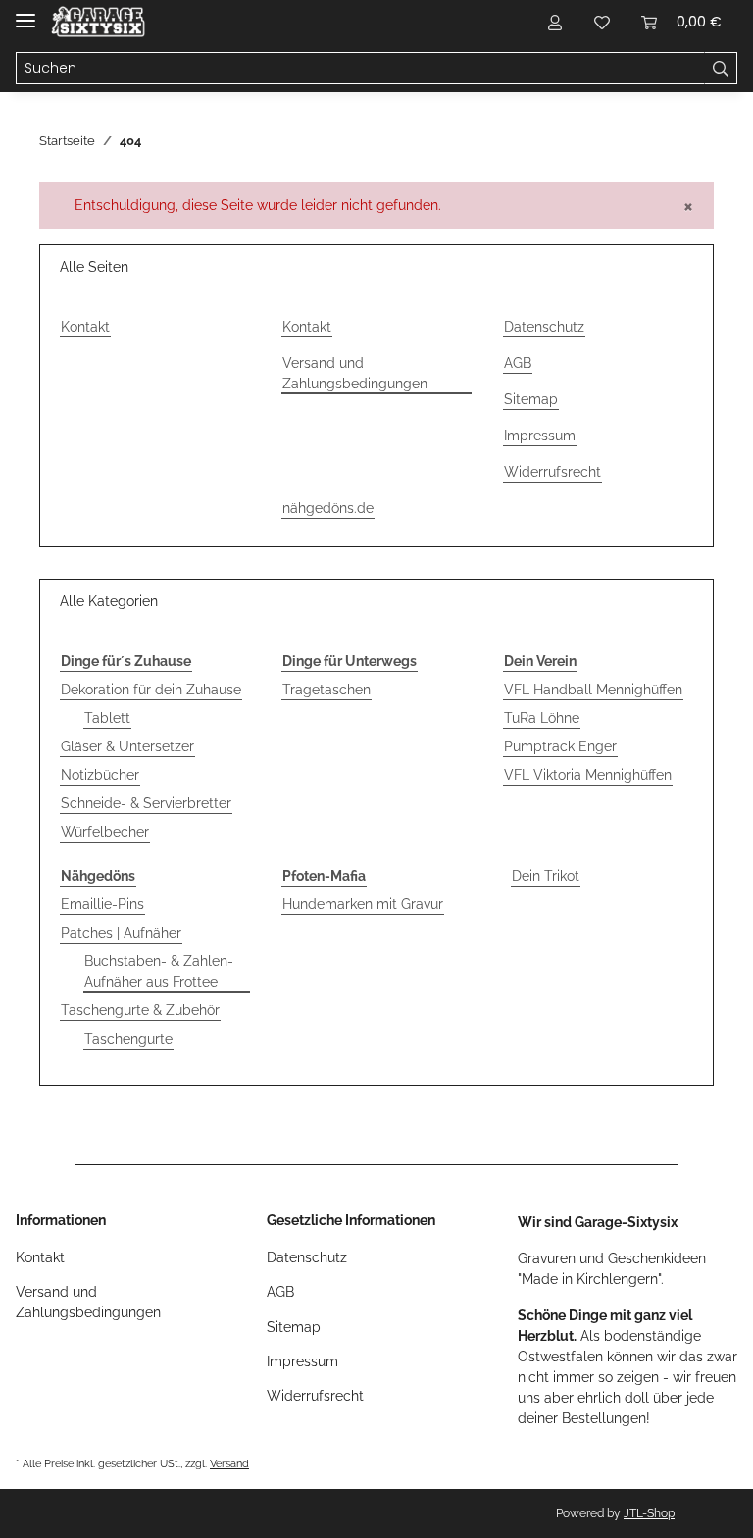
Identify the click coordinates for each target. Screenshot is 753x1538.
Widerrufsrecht (552, 472)
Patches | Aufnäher (121, 933)
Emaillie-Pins (102, 904)
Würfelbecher (105, 832)
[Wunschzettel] (602, 21)
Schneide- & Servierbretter (146, 803)
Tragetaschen (326, 689)
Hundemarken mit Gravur (362, 904)
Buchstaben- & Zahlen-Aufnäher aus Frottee (158, 971)
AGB (517, 363)
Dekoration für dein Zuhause (151, 689)
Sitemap (531, 399)
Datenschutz (544, 326)
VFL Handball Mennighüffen (593, 689)
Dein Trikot (545, 876)
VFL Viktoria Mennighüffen (588, 775)
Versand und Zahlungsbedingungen (354, 373)
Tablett (107, 718)
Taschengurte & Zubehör (140, 1010)
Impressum (540, 435)
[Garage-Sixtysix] (98, 22)
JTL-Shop (649, 1513)
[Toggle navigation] (25, 12)
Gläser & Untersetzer (127, 746)
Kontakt (85, 326)
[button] (554, 21)
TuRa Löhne (541, 718)
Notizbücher (100, 775)
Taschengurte (128, 1039)
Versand (229, 1463)
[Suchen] (720, 68)
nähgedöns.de (328, 508)
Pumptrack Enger (560, 746)
